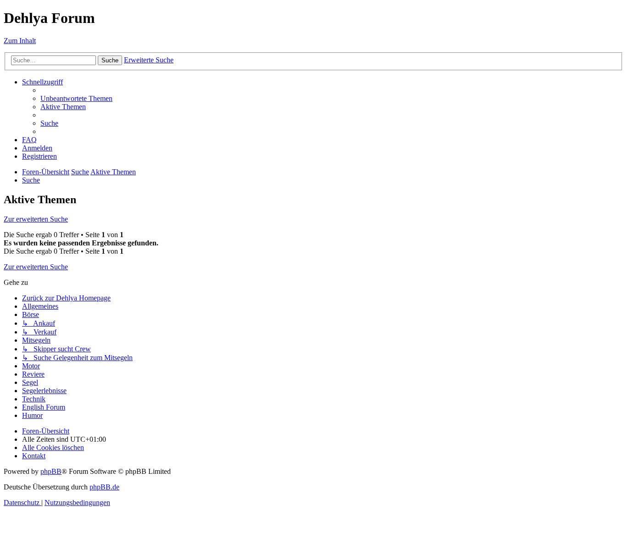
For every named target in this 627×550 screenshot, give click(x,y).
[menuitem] (76, 98)
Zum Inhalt (20, 40)
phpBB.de (104, 487)
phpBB (51, 471)
